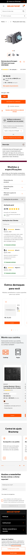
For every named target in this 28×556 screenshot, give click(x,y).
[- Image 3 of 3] (18, 55)
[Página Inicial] (13, 512)
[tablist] (14, 329)
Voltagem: (5, 92)
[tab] (5, 353)
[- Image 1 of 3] (9, 55)
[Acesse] (26, 458)
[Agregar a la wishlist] (24, 61)
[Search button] (21, 131)
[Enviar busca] (23, 11)
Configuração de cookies (13, 548)
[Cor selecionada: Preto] (4, 401)
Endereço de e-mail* (7, 484)
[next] (24, 465)
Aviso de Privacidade (16, 545)
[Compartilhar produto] (20, 62)
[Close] (24, 1)
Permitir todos (13, 553)
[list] (4, 6)
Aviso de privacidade (13, 500)
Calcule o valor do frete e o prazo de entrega (15, 110)
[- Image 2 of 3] (13, 55)
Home (3, 21)
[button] (14, 500)
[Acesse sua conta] (4, 458)
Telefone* (4, 489)
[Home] (13, 6)
